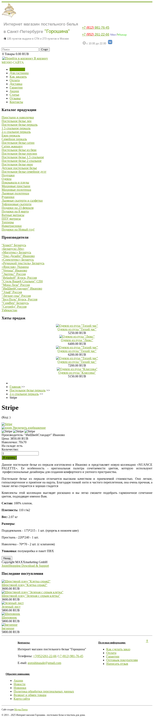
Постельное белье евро (17, 164)
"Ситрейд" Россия (14, 306)
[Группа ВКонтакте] (110, 43)
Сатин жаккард (12, 146)
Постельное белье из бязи (19, 150)
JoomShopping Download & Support (25, 565)
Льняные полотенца (15, 193)
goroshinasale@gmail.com (44, 663)
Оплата (15, 80)
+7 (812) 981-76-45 (70, 656)
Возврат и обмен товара (30, 695)
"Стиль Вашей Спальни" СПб (22, 281)
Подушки (8, 175)
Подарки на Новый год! (18, 229)
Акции (14, 91)
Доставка (16, 84)
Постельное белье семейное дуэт (24, 171)
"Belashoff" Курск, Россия (19, 277)
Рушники (8, 197)
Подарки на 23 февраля (17, 207)
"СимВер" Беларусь (15, 303)
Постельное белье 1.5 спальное (23, 157)
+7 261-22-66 (95, 34)
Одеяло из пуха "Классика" (77, 372)
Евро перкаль (11, 135)
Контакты (16, 102)
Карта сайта (22, 698)
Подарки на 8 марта (15, 211)
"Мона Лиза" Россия (16, 285)
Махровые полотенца (16, 189)
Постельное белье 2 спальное (22, 160)
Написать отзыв (117, 663)
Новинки (20, 687)
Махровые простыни (16, 186)
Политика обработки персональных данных (44, 691)
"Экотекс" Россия (14, 274)
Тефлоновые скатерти (16, 204)
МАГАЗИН (17, 69)
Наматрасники (12, 226)
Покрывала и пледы (15, 182)
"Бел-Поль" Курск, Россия (19, 299)
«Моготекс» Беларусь (16, 252)
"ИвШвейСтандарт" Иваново (22, 288)
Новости (19, 684)
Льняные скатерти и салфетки (22, 200)
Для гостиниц (19, 73)
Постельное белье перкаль (19, 124)
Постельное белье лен (16, 121)
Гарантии (16, 87)
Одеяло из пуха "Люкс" (77, 340)
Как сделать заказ (118, 649)
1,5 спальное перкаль (16, 128)
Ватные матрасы (13, 215)
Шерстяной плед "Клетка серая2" (24, 585)
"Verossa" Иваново (14, 270)
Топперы (8, 222)
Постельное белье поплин (19, 153)
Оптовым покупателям (122, 660)
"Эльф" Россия (12, 292)
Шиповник (9, 617)
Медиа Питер (21, 709)
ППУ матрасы (11, 218)
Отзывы (15, 98)
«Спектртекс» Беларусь (18, 259)
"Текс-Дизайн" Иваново (18, 256)
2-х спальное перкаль (16, 132)
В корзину (40, 58)
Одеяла (6, 179)
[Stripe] (7, 431)
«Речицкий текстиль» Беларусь (23, 263)
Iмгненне (8, 628)
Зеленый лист (11, 606)
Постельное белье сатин (18, 142)
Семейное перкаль (14, 139)
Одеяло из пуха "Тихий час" (77, 329)
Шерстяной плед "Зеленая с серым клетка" (31, 595)
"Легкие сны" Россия (16, 295)
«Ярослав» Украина (15, 267)
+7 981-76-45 (95, 27)
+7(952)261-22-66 (45, 656)
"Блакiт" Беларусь (14, 245)
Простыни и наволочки (18, 117)
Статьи (14, 94)
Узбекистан (9, 310)
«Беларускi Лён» (13, 248)
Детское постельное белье (19, 168)
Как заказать (18, 76)
